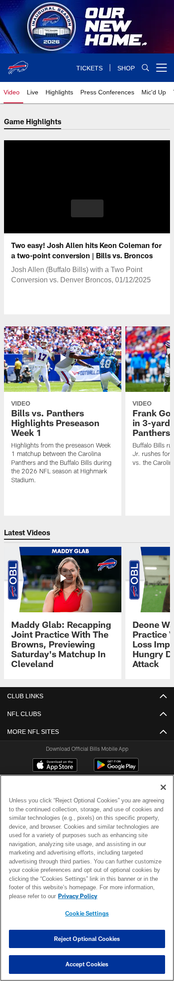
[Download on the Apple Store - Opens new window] (55, 765)
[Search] (145, 68)
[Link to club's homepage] (18, 64)
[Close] (163, 787)
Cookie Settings (87, 913)
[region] (87, 878)
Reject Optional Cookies (87, 938)
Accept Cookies (87, 964)
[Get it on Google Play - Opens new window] (116, 769)
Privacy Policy (75, 896)
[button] (87, 208)
